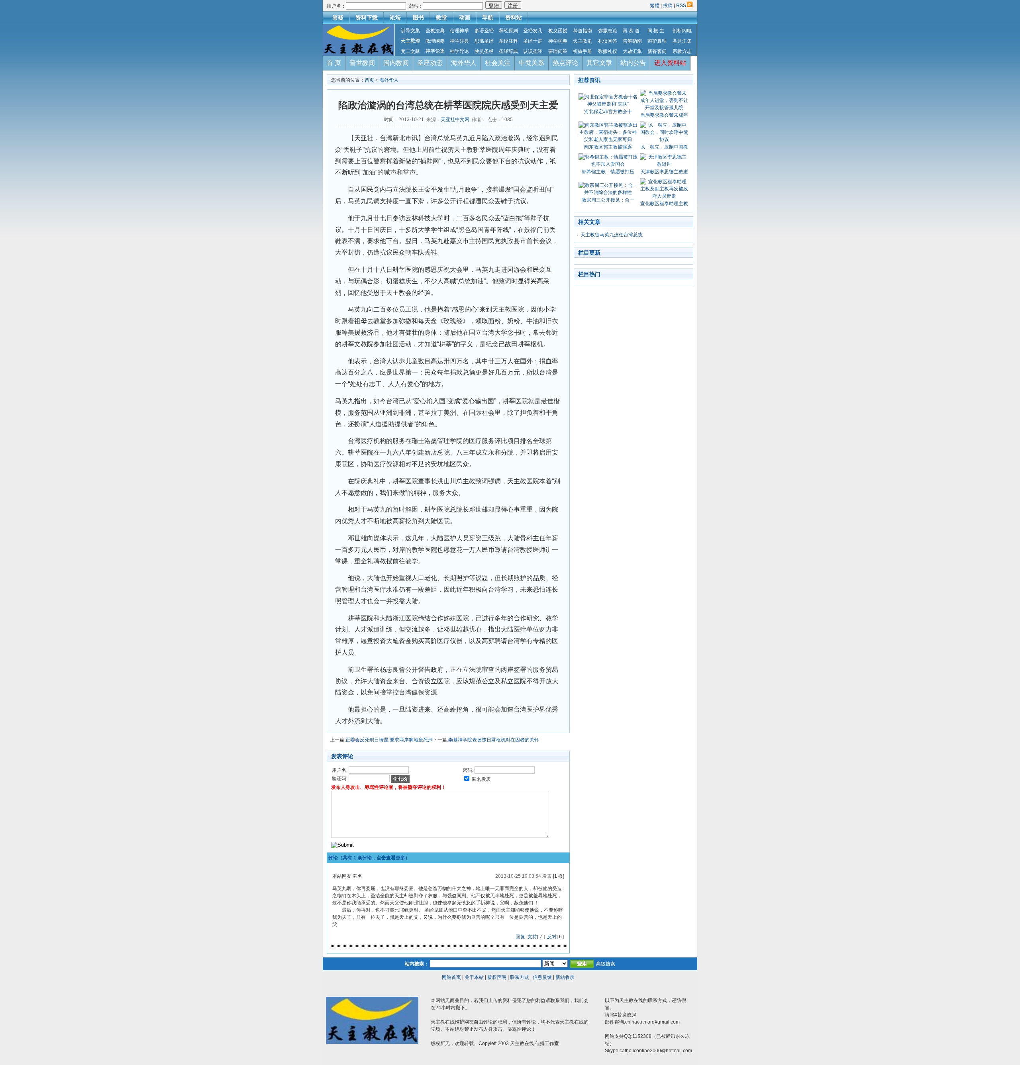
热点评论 (565, 62)
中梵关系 (531, 62)
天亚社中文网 (455, 119)
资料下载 (366, 17)
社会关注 (497, 62)
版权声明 (496, 977)
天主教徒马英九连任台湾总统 (612, 234)
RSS (681, 5)
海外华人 (464, 62)
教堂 (441, 17)
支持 (532, 936)
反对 (552, 936)
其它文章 (599, 62)
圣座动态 (430, 62)
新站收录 (565, 977)
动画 (464, 17)
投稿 (668, 5)
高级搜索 (605, 964)
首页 (369, 80)
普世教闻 (362, 62)
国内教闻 (396, 62)
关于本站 (474, 977)
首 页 (334, 62)
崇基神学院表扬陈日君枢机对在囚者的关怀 (493, 740)
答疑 (337, 17)
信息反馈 (542, 977)
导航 (487, 17)
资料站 (513, 17)
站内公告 (633, 62)
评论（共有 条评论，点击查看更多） (369, 858)
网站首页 (451, 977)
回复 (520, 936)
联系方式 (519, 977)
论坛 (395, 17)
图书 (418, 17)
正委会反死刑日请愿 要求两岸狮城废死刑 (389, 740)
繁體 (655, 5)
